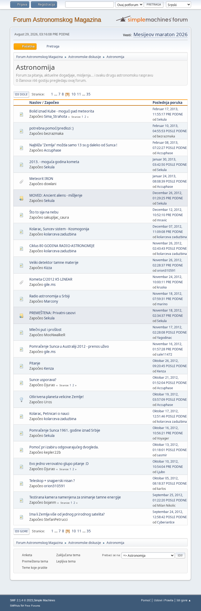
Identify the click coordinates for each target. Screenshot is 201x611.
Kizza (48, 267)
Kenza (49, 368)
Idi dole (21, 94)
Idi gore (21, 531)
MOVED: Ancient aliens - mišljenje (55, 195)
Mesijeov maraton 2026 (160, 34)
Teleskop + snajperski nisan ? (52, 480)
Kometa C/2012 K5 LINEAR (50, 279)
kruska (162, 287)
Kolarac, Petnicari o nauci (49, 413)
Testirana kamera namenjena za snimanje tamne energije (75, 497)
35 (88, 94)
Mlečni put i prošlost (45, 329)
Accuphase (52, 150)
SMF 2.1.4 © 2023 (21, 600)
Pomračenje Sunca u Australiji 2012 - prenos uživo (69, 346)
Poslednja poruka (167, 102)
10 (73, 94)
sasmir (162, 455)
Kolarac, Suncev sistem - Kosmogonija (59, 229)
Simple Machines (44, 600)
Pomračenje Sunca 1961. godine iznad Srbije (64, 430)
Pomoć (145, 600)
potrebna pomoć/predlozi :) (51, 128)
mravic (162, 220)
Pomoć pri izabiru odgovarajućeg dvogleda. (64, 447)
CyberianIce (166, 522)
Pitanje (34, 363)
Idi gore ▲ (184, 600)
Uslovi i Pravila (163, 600)
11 (79, 94)
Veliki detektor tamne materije (54, 262)
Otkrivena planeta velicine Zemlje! (56, 396)
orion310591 (166, 270)
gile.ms (49, 284)
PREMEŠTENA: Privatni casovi (52, 312)
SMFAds (15, 605)
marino (162, 304)
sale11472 (164, 354)
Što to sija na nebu (43, 212)
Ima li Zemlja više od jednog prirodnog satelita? (67, 514)
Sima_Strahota (55, 116)
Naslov (35, 102)
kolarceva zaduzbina (60, 234)
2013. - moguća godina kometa (54, 161)
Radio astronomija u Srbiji (49, 296)
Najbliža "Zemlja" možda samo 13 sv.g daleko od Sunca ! (73, 145)
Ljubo (161, 472)
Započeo (51, 102)
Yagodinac (164, 337)
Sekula (162, 119)
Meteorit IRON (41, 178)
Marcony (51, 301)
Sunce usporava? (42, 379)
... (56, 94)
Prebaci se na (111, 555)
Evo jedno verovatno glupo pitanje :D (59, 463)
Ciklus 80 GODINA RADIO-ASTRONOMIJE (61, 245)
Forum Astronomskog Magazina (57, 19)
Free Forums (32, 605)
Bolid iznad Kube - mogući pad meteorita (61, 111)
